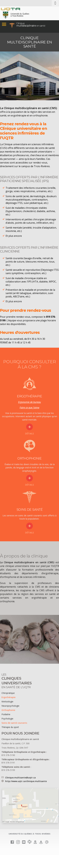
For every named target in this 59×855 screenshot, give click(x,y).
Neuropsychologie (10, 705)
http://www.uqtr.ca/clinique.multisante (26, 781)
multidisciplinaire (30, 24)
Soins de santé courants (14, 722)
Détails (29, 433)
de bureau (35, 402)
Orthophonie (8, 710)
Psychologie (7, 718)
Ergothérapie (8, 697)
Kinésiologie (7, 701)
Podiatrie (6, 714)
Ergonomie (23, 402)
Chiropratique (8, 693)
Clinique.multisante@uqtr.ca (20, 777)
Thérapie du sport (10, 727)
